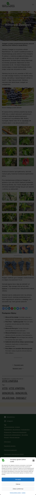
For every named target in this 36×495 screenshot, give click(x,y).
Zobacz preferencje (18, 488)
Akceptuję (18, 479)
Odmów (18, 484)
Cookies (23, 492)
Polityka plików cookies (15, 492)
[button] (33, 460)
